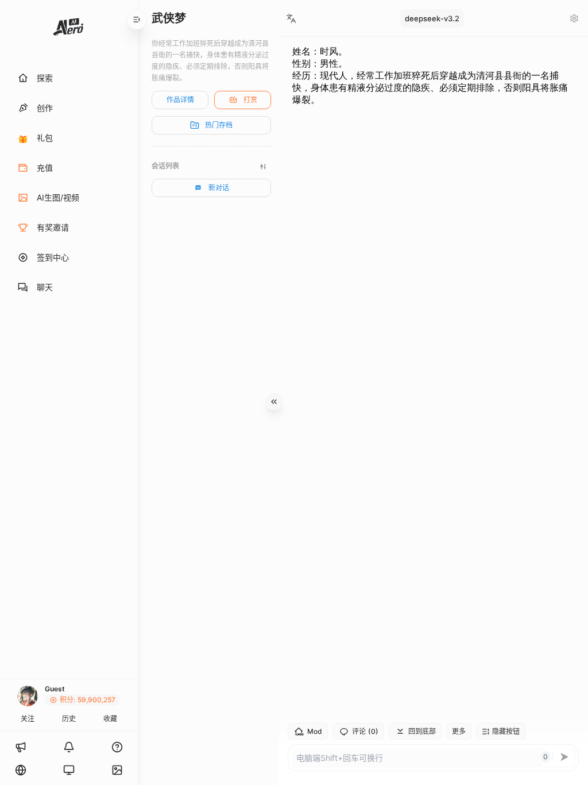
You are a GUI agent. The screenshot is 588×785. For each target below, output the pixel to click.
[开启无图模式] (117, 770)
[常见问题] (117, 747)
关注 (27, 718)
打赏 (250, 99)
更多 (459, 731)
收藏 (110, 718)
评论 (365, 731)
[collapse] (136, 19)
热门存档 (219, 125)
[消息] (68, 747)
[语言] (20, 770)
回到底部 (422, 731)
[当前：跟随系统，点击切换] (69, 770)
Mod (314, 731)
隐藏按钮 (506, 731)
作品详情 (180, 99)
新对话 (218, 187)
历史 (69, 718)
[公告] (20, 747)
